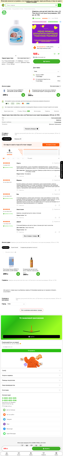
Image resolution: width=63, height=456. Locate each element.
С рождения (57, 122)
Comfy (4, 370)
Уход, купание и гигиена (17, 8)
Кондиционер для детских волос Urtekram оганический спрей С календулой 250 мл (44, 90)
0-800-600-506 (9, 400)
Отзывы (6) (7, 139)
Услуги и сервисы (7, 375)
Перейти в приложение (61, 171)
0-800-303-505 (9, 398)
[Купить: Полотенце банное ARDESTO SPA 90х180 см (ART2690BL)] (18, 274)
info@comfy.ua (8, 406)
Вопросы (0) (18, 139)
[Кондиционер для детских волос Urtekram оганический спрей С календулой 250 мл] (29, 90)
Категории (5, 390)
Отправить (31, 350)
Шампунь (58, 120)
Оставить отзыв (51, 144)
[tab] (8, 111)
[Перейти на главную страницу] (2, 8)
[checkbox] (8, 252)
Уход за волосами (56, 118)
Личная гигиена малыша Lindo (43, 8)
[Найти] (59, 5)
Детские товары (7, 8)
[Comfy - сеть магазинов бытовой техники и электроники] (3, 5)
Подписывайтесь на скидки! (10, 342)
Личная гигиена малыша (29, 8)
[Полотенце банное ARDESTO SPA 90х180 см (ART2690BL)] (4, 90)
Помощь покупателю (8, 380)
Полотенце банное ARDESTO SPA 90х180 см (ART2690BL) (15, 90)
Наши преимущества (8, 385)
